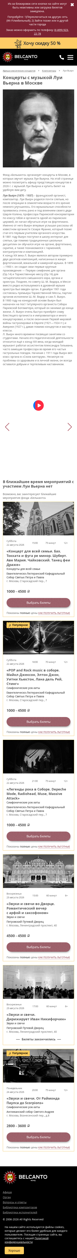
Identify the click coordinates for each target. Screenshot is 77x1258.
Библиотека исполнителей (20, 1212)
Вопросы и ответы (15, 1202)
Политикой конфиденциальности (27, 1240)
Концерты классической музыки (19, 57)
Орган (7, 1197)
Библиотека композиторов (20, 1207)
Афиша (7, 1192)
